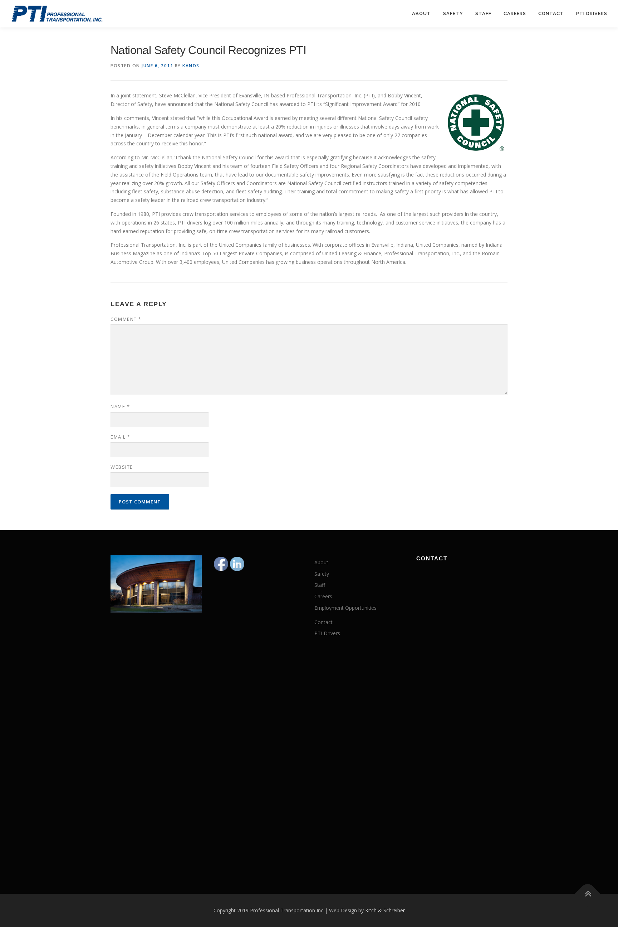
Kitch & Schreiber (385, 910)
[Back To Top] (587, 893)
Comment (126, 319)
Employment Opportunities (345, 607)
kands (191, 66)
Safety (453, 13)
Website (122, 467)
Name (120, 406)
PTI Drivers (591, 13)
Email (121, 437)
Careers (515, 13)
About (421, 13)
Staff (483, 13)
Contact (551, 13)
